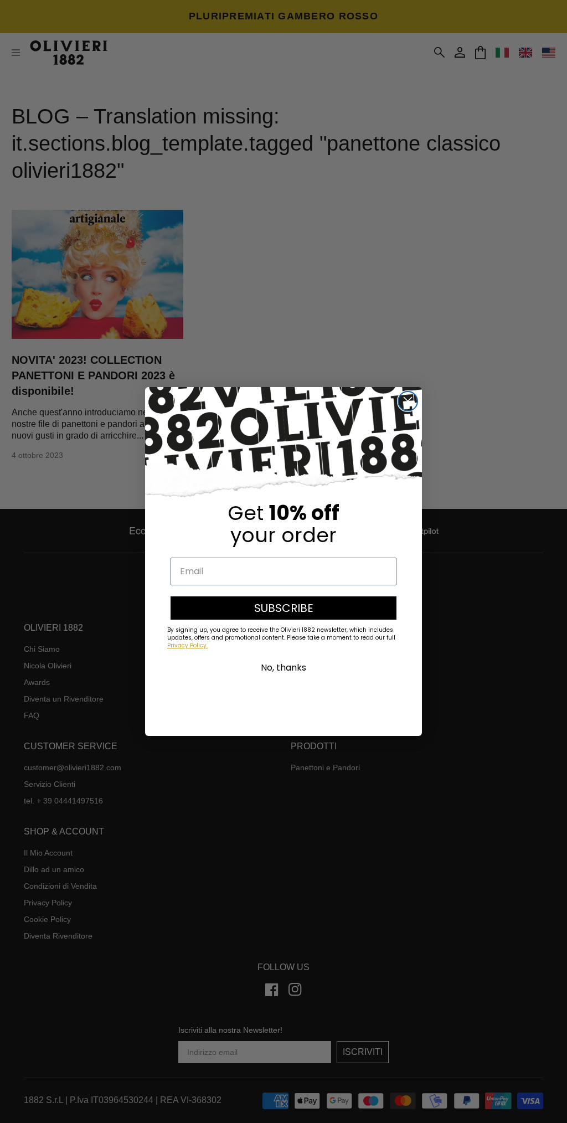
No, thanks (283, 667)
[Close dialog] (407, 401)
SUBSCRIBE (283, 608)
